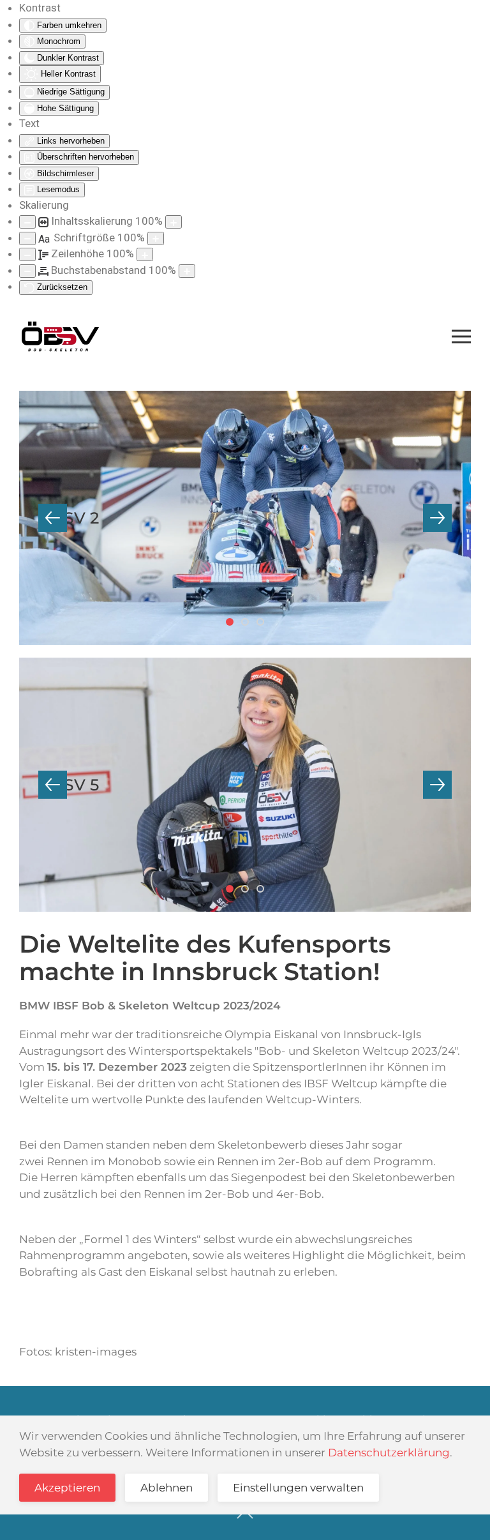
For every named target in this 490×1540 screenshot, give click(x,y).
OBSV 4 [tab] (263, 623)
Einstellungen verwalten (298, 1487)
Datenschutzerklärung (389, 1452)
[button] (461, 336)
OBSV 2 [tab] (233, 623)
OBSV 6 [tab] (248, 890)
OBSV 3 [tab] (248, 623)
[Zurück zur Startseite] (60, 336)
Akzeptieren (67, 1487)
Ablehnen (166, 1487)
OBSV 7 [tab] (263, 890)
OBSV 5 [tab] (233, 890)
